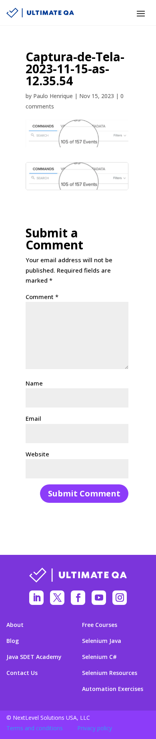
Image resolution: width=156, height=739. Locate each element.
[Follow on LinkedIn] (36, 597)
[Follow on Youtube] (99, 597)
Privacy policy (94, 728)
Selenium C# (99, 657)
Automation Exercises (112, 689)
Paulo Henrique (53, 96)
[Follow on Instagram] (119, 597)
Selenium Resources (109, 673)
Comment (42, 297)
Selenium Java (101, 641)
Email (33, 418)
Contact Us (22, 673)
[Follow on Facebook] (78, 597)
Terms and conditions (34, 728)
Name (34, 383)
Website (37, 454)
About (15, 625)
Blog (12, 641)
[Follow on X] (57, 597)
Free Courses (99, 625)
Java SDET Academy (34, 657)
